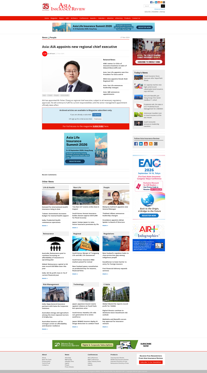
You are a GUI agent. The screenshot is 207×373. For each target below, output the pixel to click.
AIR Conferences (93, 358)
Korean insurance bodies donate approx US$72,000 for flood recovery (84, 215)
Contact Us (136, 18)
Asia (44, 95)
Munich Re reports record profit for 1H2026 (115, 305)
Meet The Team (46, 359)
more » (45, 225)
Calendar (101, 18)
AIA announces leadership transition (151, 124)
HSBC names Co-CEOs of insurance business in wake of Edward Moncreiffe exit (115, 65)
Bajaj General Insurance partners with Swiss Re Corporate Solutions (55, 306)
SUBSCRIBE (98, 126)
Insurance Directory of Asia (119, 361)
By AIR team (51, 54)
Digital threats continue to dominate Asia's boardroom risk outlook (115, 312)
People (53, 37)
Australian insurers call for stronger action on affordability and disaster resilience (54, 323)
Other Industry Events (94, 361)
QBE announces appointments (111, 93)
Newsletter (155, 12)
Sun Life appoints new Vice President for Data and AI (115, 73)
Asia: (46, 46)
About (44, 358)
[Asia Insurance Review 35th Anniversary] (63, 7)
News (61, 18)
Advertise (110, 18)
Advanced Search (159, 9)
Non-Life (77, 187)
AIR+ (67, 18)
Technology (78, 284)
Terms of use (46, 363)
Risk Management (51, 284)
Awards (92, 18)
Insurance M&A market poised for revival (83, 261)
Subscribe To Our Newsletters (150, 362)
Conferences (84, 18)
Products (127, 18)
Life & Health (65, 95)
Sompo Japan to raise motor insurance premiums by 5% (85, 223)
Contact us (45, 365)
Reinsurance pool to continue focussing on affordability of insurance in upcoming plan (54, 256)
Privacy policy (46, 361)
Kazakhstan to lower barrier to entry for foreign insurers (115, 263)
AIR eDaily (68, 358)
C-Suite (50, 95)
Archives (74, 18)
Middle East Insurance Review (119, 359)
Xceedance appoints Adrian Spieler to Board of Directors (114, 221)
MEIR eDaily (68, 359)
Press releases (69, 367)
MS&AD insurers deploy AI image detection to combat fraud (85, 322)
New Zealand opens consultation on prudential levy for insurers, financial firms (85, 268)
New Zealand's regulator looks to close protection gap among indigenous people (116, 255)
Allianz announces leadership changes (113, 214)
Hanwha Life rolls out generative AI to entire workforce (84, 315)
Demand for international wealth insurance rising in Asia (55, 208)
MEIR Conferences (93, 359)
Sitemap (162, 12)
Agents (67, 363)
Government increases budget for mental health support (55, 215)
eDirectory (119, 18)
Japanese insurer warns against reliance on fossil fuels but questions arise (84, 306)
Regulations (109, 233)
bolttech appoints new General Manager (115, 208)
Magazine (54, 18)
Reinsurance (48, 233)
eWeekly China (69, 361)
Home (47, 18)
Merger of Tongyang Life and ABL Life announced (85, 254)
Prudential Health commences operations (51, 221)
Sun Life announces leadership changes (113, 86)
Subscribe (148, 12)
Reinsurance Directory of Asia (120, 363)
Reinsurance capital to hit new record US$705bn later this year (55, 266)
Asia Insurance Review (117, 358)
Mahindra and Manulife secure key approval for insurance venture (114, 321)
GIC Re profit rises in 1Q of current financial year (54, 274)
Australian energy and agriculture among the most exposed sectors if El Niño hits (55, 315)
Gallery (90, 363)
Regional (77, 233)
